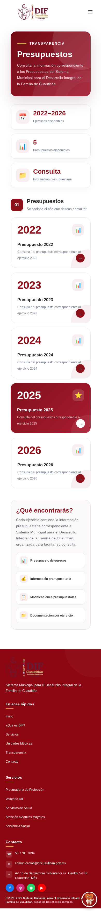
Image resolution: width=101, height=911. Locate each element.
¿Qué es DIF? (15, 725)
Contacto (12, 761)
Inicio (9, 716)
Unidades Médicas (19, 743)
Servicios (12, 734)
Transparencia (16, 752)
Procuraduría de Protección (25, 790)
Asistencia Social (18, 826)
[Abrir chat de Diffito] (89, 899)
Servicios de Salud (19, 808)
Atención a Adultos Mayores (25, 817)
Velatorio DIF (15, 799)
